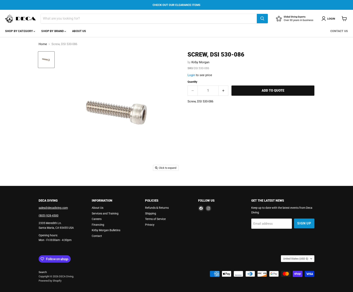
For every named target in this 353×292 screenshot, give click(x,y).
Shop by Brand (52, 31)
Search (43, 272)
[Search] (262, 18)
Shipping (150, 213)
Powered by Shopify (50, 280)
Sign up (304, 223)
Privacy (149, 224)
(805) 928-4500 (48, 215)
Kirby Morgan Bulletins (106, 230)
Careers (97, 219)
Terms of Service (155, 219)
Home (43, 44)
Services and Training (105, 213)
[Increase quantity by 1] (224, 90)
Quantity (192, 81)
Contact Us (339, 31)
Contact (97, 236)
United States (295, 258)
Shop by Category (19, 31)
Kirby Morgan (200, 62)
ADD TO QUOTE (273, 90)
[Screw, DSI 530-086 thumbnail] (46, 60)
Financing (98, 224)
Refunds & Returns (157, 207)
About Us (79, 31)
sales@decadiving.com (53, 207)
